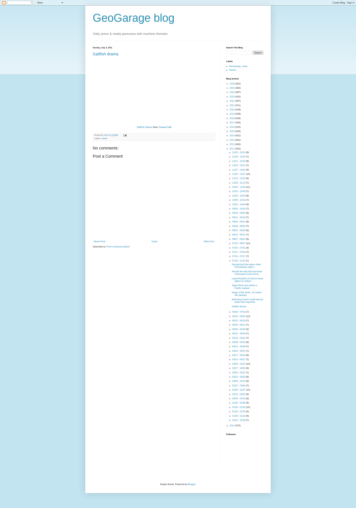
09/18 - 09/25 (239, 213)
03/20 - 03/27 (239, 372)
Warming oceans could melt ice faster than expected (247, 300)
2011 (232, 148)
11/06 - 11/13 (239, 182)
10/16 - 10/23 (239, 195)
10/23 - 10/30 (239, 191)
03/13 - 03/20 (239, 377)
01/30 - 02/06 (239, 403)
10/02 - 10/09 (239, 204)
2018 (232, 118)
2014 (232, 135)
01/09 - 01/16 (239, 416)
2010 (232, 425)
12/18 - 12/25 (239, 156)
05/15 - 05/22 (239, 338)
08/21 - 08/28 (239, 230)
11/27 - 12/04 (239, 170)
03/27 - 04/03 (239, 368)
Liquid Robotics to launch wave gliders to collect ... (247, 279)
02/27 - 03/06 (239, 385)
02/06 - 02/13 (239, 398)
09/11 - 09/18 (239, 217)
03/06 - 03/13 (239, 381)
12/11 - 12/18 (239, 161)
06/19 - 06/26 (239, 316)
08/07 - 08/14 (239, 239)
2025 (232, 88)
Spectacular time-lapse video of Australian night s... (246, 265)
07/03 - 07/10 (239, 260)
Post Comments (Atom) (118, 246)
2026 (232, 83)
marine (104, 138)
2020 (232, 109)
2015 (232, 131)
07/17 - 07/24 (239, 252)
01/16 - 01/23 (239, 411)
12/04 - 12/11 (239, 165)
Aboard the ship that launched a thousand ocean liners (247, 272)
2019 (232, 114)
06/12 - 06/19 (239, 320)
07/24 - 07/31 (239, 247)
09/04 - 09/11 (239, 221)
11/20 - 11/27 (239, 174)
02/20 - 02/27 (239, 390)
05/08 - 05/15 (239, 342)
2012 (232, 144)
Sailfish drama (105, 54)
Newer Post (99, 241)
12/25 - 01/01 (239, 152)
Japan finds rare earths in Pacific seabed (244, 286)
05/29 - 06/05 (239, 329)
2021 (232, 105)
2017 (232, 122)
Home (154, 241)
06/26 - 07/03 (239, 312)
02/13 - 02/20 (239, 394)
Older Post (209, 241)
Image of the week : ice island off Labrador (246, 293)
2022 (232, 101)
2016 (232, 127)
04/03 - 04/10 (239, 364)
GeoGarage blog (133, 18)
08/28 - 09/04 (239, 226)
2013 (232, 140)
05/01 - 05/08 (239, 346)
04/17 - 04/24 (239, 355)
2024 (232, 92)
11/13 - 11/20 (239, 178)
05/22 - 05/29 (239, 333)
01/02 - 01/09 (239, 420)
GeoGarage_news (238, 66)
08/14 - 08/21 (239, 234)
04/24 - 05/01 (239, 351)
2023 (232, 96)
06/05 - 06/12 (239, 325)
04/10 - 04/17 (239, 359)
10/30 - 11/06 (239, 187)
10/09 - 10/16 (239, 200)
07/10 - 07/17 (239, 256)
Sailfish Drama (144, 127)
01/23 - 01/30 (239, 407)
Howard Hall (165, 127)
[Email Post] (124, 135)
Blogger (191, 484)
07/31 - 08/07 (239, 243)
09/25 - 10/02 (239, 208)
